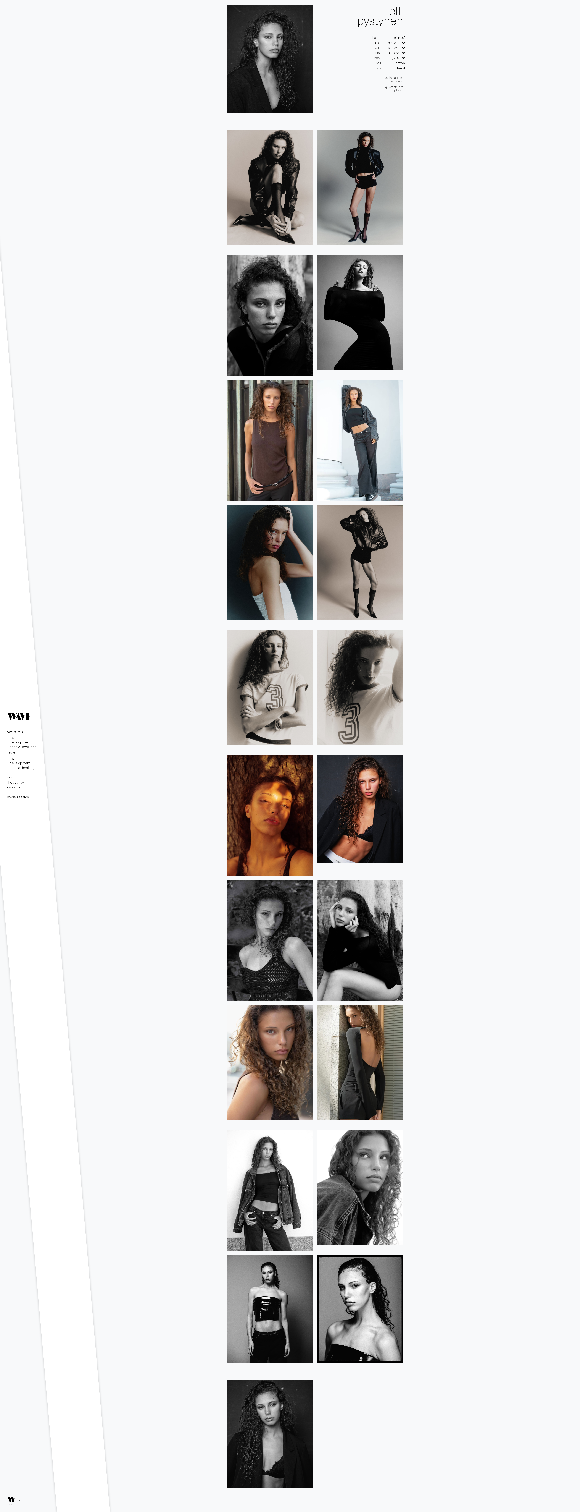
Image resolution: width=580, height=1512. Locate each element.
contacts (13, 787)
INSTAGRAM (396, 79)
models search (18, 797)
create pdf (396, 88)
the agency (15, 782)
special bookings (23, 746)
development (20, 742)
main (14, 737)
